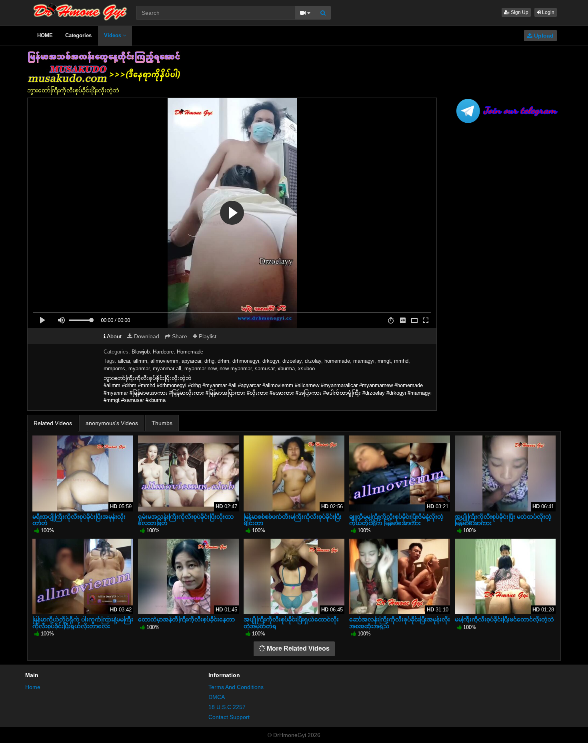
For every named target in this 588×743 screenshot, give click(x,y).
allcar (124, 361)
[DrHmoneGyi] (80, 10)
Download (145, 336)
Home (32, 687)
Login (547, 12)
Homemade (190, 352)
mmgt (384, 361)
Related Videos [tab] (53, 423)
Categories (78, 35)
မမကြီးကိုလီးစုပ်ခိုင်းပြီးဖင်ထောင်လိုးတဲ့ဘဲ (504, 619)
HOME (45, 35)
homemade (337, 361)
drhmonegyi (245, 361)
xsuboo (306, 369)
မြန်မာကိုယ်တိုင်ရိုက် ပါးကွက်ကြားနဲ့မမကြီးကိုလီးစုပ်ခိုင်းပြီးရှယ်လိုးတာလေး (82, 622)
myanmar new (200, 369)
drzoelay (292, 361)
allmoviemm (164, 361)
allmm (140, 361)
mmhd (401, 361)
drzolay (313, 361)
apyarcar (191, 361)
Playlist (206, 336)
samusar (264, 369)
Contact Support (229, 717)
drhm (223, 361)
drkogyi (270, 361)
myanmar (139, 369)
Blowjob (141, 352)
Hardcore (163, 352)
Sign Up (519, 12)
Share (178, 336)
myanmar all (167, 369)
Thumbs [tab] (162, 423)
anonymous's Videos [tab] (112, 423)
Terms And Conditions (236, 687)
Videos (113, 35)
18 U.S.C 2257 (227, 707)
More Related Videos (297, 648)
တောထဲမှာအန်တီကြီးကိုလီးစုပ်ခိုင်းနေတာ (186, 619)
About (114, 336)
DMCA (216, 697)
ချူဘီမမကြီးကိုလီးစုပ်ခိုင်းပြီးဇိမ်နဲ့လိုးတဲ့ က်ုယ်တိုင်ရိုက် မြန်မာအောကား (396, 519)
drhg (209, 361)
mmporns (114, 369)
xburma (286, 369)
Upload (543, 35)
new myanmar (236, 369)
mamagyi (363, 361)
